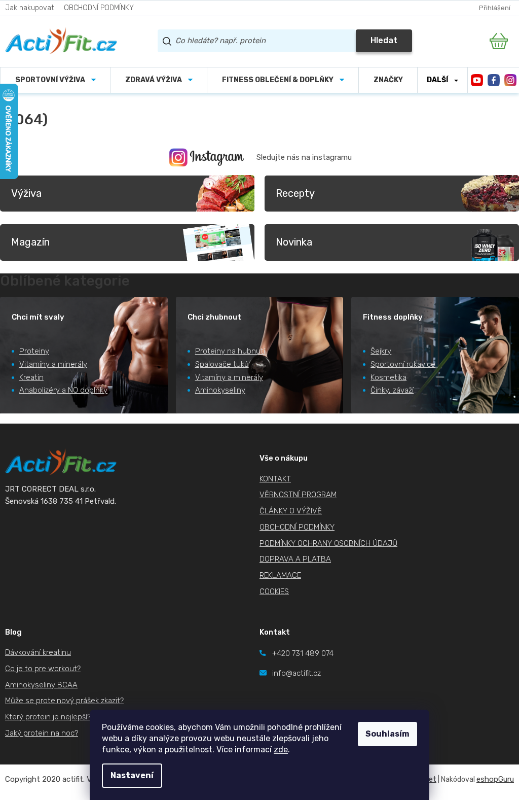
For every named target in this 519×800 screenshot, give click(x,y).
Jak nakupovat (29, 8)
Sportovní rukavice (402, 364)
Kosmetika (388, 377)
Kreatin (31, 377)
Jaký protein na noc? (41, 733)
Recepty (295, 193)
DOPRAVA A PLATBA (295, 559)
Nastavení (132, 775)
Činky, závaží (392, 390)
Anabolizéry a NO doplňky (63, 390)
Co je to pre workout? (43, 668)
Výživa (26, 193)
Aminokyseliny (220, 390)
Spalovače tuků (222, 364)
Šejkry (380, 351)
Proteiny (34, 351)
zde (281, 749)
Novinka (294, 242)
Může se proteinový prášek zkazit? (64, 700)
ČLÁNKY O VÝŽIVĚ (291, 510)
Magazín (30, 242)
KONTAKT (275, 478)
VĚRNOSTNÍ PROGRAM (298, 494)
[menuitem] (55, 80)
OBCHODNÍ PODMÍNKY (99, 8)
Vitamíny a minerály (53, 364)
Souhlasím (387, 734)
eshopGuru (495, 779)
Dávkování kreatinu (38, 652)
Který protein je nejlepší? (48, 716)
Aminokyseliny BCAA (41, 684)
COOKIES (274, 591)
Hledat (383, 40)
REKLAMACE (280, 575)
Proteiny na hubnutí (230, 351)
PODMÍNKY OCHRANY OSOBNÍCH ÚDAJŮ (328, 543)
